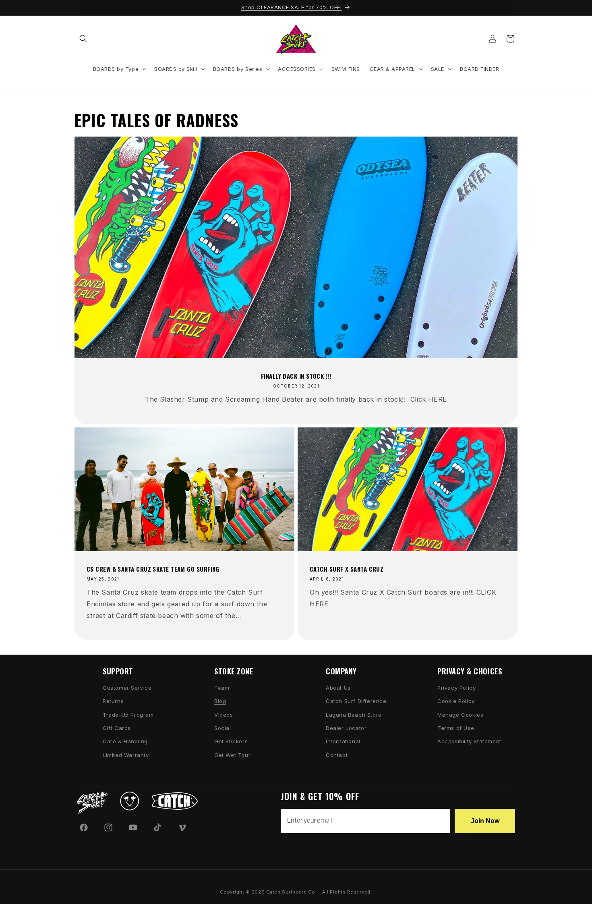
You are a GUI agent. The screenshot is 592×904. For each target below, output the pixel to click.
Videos (223, 714)
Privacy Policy (456, 687)
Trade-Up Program (128, 714)
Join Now (485, 820)
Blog (220, 701)
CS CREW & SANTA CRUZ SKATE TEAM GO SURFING (153, 568)
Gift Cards (117, 728)
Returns (113, 701)
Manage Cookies (460, 714)
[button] (83, 39)
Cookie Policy (456, 701)
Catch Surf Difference (356, 701)
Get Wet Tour (232, 755)
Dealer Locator (346, 728)
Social (222, 728)
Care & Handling (125, 741)
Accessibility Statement (469, 741)
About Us (338, 687)
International (343, 741)
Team (221, 687)
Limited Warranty (126, 755)
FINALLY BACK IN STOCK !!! (296, 375)
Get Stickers (231, 741)
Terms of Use (455, 728)
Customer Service (127, 687)
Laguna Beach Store (354, 714)
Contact (337, 755)
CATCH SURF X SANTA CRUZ (346, 568)
